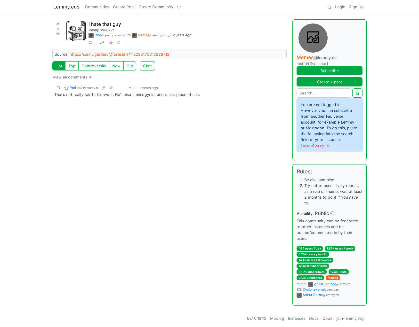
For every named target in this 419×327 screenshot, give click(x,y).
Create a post (329, 81)
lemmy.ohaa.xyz (101, 30)
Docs (314, 318)
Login (340, 6)
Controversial (93, 65)
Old (130, 65)
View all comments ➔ (72, 77)
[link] (102, 42)
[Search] (329, 7)
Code (327, 318)
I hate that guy (105, 24)
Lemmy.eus (66, 7)
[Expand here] (76, 31)
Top (71, 65)
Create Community (156, 6)
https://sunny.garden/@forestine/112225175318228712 (119, 54)
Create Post (124, 6)
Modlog (333, 278)
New (116, 65)
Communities (97, 6)
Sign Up (356, 6)
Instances (296, 318)
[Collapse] (58, 88)
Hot (59, 65)
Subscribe (330, 70)
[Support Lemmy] (179, 7)
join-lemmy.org (350, 318)
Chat (147, 65)
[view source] (119, 42)
